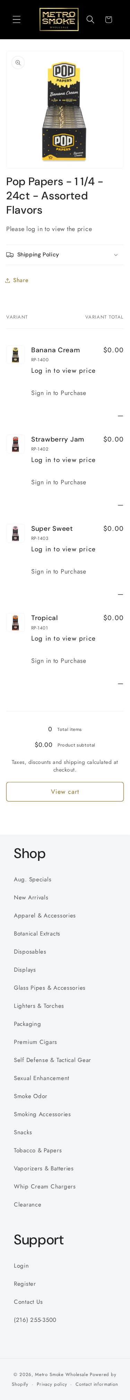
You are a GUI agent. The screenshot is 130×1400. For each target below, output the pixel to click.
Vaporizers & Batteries (44, 1168)
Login (21, 1265)
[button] (17, 19)
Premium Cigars (35, 1042)
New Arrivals (31, 897)
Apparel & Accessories (45, 915)
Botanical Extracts (37, 933)
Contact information (97, 1384)
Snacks (23, 1132)
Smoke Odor (30, 1096)
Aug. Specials (32, 879)
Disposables (30, 951)
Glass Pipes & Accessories (50, 987)
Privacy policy (52, 1384)
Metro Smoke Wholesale (61, 1374)
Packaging (27, 1024)
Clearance (27, 1204)
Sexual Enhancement (41, 1078)
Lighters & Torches (39, 1006)
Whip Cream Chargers (45, 1186)
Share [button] (21, 280)
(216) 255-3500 (35, 1320)
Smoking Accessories (42, 1114)
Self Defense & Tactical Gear (52, 1060)
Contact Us (28, 1302)
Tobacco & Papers (38, 1150)
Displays (25, 969)
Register (25, 1283)
